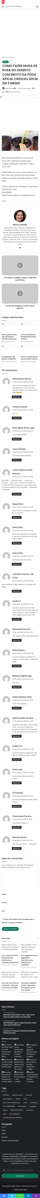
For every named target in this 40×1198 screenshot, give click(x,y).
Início (6, 57)
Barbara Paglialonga (22, 676)
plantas (5, 1110)
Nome (4, 894)
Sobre (4, 1134)
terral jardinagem (14, 1114)
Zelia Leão (17, 769)
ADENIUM (6, 1095)
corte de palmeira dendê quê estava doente (28, 337)
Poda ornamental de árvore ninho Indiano (29, 358)
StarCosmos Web (20, 1189)
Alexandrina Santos (21, 379)
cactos (25, 1099)
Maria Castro (18, 650)
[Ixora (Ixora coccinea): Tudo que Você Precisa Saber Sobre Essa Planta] (7, 1051)
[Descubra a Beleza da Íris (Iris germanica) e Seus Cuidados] (20, 1077)
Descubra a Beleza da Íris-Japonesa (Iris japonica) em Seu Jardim (28, 986)
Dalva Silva (17, 527)
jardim (25, 1102)
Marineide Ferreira (21, 629)
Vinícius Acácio (19, 407)
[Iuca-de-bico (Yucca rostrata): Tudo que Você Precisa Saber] (10, 976)
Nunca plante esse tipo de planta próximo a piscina (9, 337)
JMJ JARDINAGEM (9, 1106)
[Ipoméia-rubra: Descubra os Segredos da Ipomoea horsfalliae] (32, 1077)
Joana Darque (19, 449)
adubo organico (8, 1099)
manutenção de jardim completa (9, 358)
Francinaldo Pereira (21, 816)
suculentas (29, 1110)
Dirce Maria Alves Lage (23, 428)
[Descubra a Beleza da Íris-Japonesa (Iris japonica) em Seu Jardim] (29, 976)
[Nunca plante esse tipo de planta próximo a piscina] (10, 328)
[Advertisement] (20, 32)
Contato (4, 1137)
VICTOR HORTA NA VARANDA (12, 1117)
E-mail (5, 902)
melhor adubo (22, 1106)
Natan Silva (17, 504)
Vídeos (11, 57)
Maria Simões (9, 88)
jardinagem (33, 1102)
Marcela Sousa (19, 837)
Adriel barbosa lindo (22, 697)
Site (3, 911)
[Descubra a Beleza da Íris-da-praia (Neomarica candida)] (32, 1064)
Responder (16, 397)
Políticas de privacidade (10, 1140)
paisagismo (32, 1106)
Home (4, 1130)
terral (4, 1114)
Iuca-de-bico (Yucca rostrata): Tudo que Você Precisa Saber (10, 985)
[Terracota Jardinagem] (14, 6)
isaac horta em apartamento (11, 1102)
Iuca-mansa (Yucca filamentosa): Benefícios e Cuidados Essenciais (10, 959)
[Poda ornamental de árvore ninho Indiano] (29, 350)
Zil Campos (17, 793)
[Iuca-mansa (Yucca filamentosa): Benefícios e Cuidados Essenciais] (10, 948)
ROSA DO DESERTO (17, 1110)
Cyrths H (16, 601)
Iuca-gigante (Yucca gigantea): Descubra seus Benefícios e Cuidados (29, 960)
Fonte (4, 201)
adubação (29, 1095)
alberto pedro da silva (22, 718)
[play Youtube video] (20, 140)
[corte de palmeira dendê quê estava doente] (29, 328)
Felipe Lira (17, 746)
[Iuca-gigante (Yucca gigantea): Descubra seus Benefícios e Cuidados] (29, 948)
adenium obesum (17, 1095)
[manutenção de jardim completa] (10, 350)
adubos (18, 1099)
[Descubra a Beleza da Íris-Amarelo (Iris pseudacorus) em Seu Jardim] (7, 1077)
